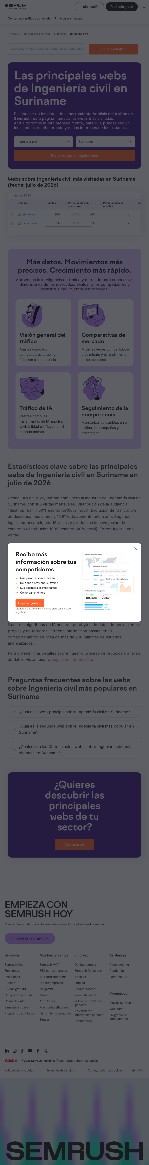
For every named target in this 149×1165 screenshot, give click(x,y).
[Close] (136, 549)
